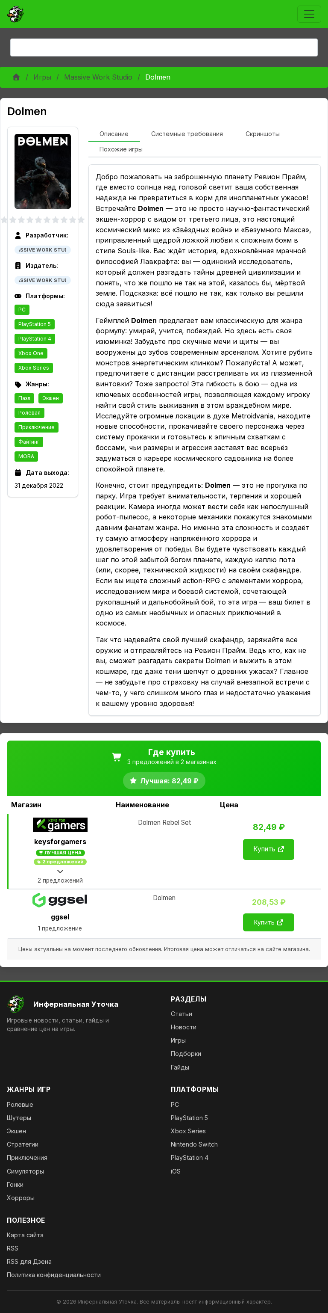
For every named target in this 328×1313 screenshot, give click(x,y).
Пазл (24, 398)
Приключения (27, 1157)
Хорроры (21, 1197)
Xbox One (31, 353)
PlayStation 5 (34, 324)
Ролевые (20, 1104)
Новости (183, 1027)
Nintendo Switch (194, 1144)
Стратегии (22, 1144)
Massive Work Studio (98, 77)
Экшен (50, 398)
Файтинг (28, 442)
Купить (264, 849)
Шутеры (19, 1117)
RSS (12, 1248)
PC (22, 309)
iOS (176, 1171)
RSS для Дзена (29, 1261)
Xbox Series (33, 368)
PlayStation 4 (34, 338)
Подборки (186, 1053)
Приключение (36, 427)
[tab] (114, 134)
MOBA (26, 456)
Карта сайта (25, 1235)
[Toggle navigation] (309, 14)
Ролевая (29, 412)
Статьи (181, 1013)
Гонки (15, 1184)
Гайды (180, 1067)
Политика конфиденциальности (54, 1274)
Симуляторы (25, 1171)
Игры (42, 77)
